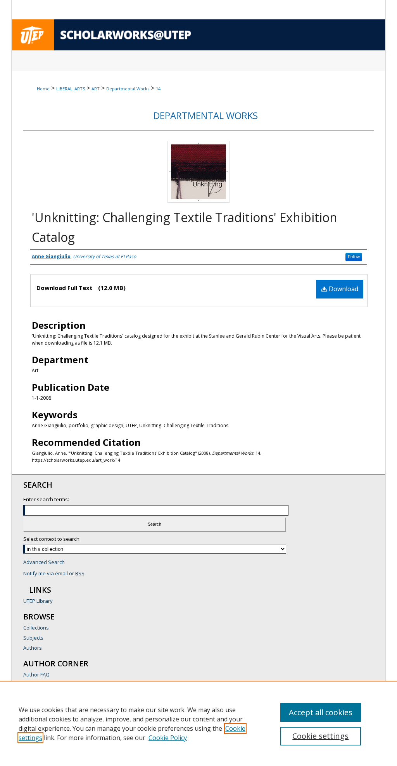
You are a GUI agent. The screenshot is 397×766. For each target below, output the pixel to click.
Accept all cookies (320, 712)
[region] (198, 723)
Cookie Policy (167, 737)
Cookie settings (320, 736)
